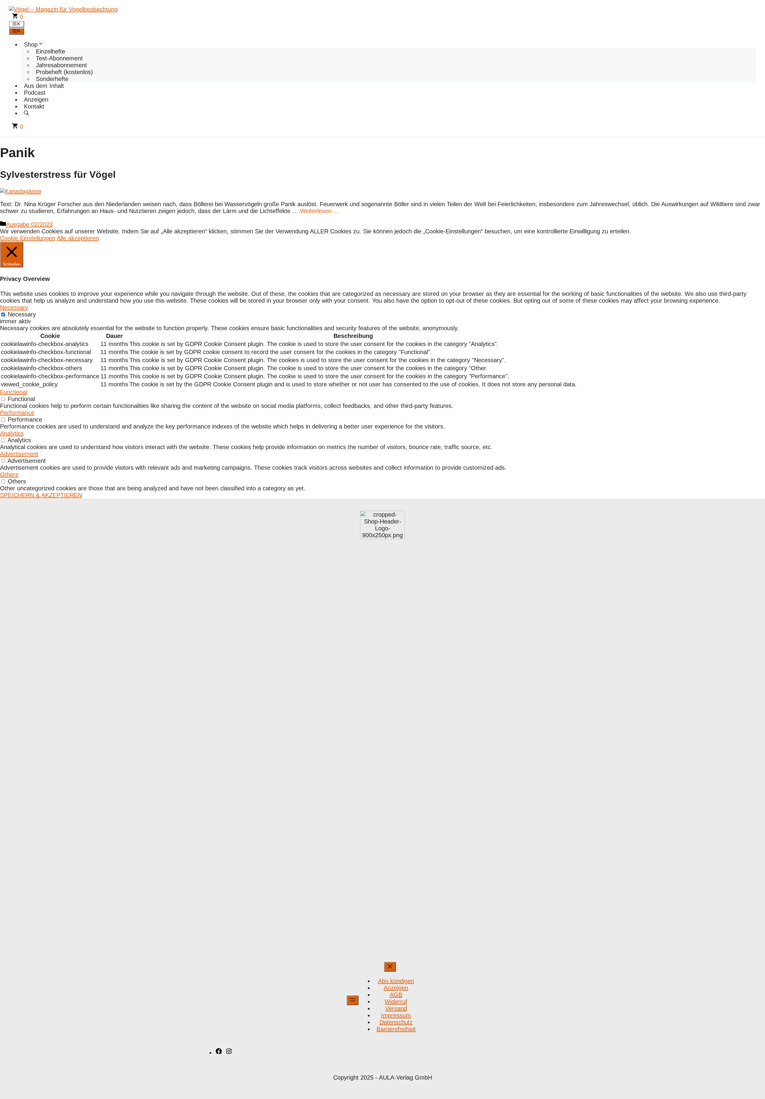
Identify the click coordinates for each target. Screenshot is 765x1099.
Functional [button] (13, 392)
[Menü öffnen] (353, 1000)
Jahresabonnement (61, 65)
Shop (31, 44)
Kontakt (34, 106)
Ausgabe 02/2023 (29, 224)
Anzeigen (36, 99)
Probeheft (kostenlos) (64, 72)
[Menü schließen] (390, 967)
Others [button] (9, 474)
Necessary (22, 314)
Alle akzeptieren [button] (78, 238)
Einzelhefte (50, 51)
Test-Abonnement (59, 58)
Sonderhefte (52, 79)
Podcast (34, 92)
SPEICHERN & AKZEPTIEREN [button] (41, 495)
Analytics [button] (12, 433)
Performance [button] (17, 412)
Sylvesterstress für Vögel (58, 174)
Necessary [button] (14, 307)
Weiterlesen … (319, 211)
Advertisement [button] (19, 454)
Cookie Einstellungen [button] (27, 238)
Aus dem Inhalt (44, 85)
